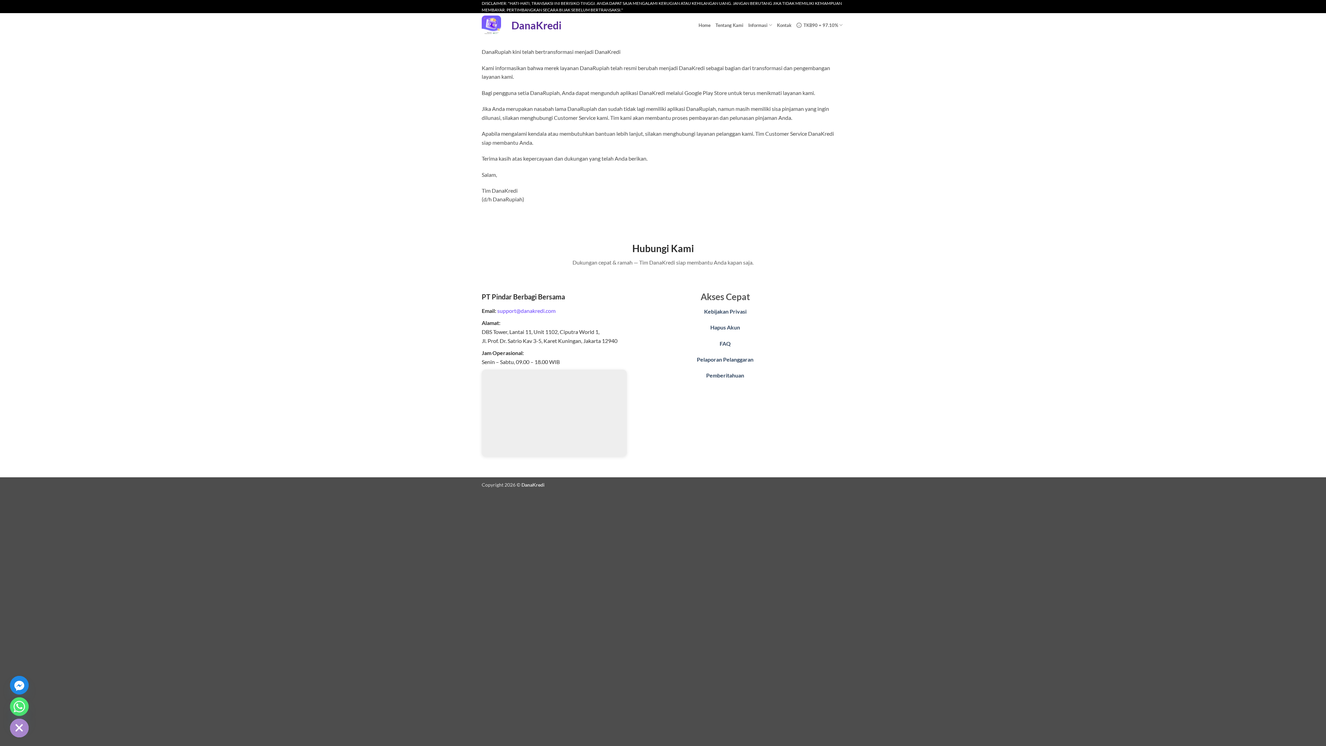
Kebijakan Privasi (725, 311)
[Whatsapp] (19, 706)
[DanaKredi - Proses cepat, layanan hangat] (491, 25)
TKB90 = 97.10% (821, 25)
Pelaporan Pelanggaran (725, 359)
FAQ (725, 343)
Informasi (758, 25)
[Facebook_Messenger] (19, 685)
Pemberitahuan (725, 375)
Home (705, 25)
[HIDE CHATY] (19, 728)
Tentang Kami (729, 25)
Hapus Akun (725, 327)
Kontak (784, 25)
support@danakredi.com (526, 310)
